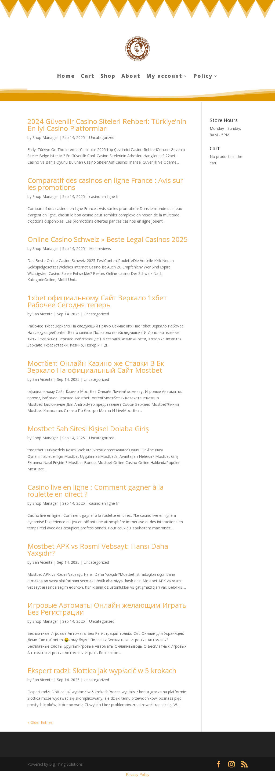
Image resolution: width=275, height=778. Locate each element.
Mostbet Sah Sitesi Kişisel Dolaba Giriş (88, 428)
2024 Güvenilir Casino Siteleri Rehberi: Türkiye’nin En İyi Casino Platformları (106, 124)
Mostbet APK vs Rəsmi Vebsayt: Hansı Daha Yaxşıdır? (97, 549)
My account (164, 76)
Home (66, 76)
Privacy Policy (137, 774)
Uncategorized (101, 137)
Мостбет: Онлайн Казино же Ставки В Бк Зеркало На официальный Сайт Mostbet (95, 366)
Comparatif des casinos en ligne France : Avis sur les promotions (105, 183)
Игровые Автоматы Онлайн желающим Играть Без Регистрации (106, 608)
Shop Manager (45, 137)
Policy (203, 76)
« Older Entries (40, 722)
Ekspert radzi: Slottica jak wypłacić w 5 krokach (101, 670)
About (130, 76)
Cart (88, 76)
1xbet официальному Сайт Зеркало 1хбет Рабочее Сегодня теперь (97, 301)
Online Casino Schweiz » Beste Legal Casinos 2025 (107, 239)
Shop (107, 76)
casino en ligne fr (104, 196)
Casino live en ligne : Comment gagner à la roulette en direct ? (95, 490)
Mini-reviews (100, 248)
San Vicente (42, 313)
